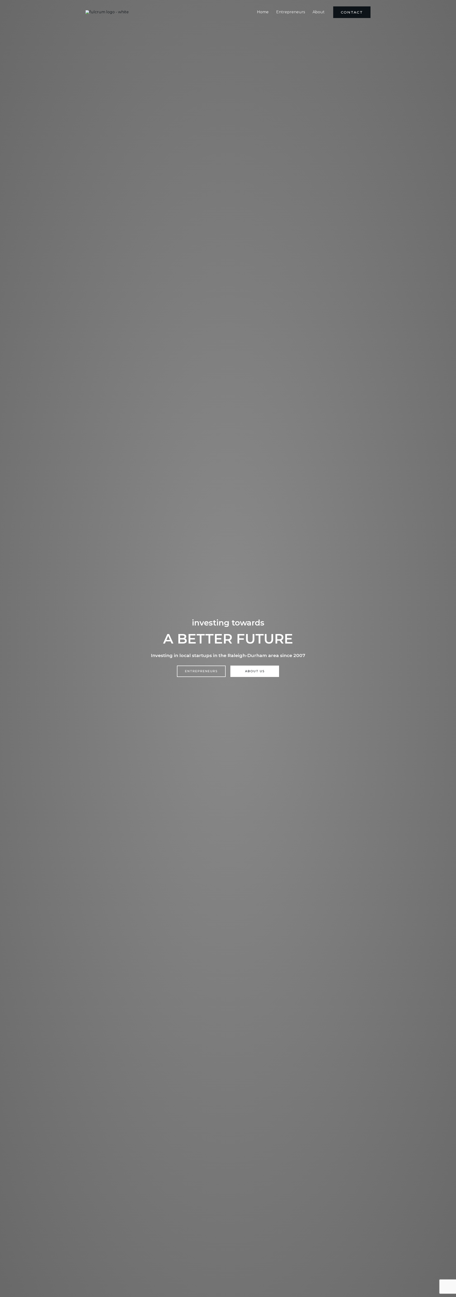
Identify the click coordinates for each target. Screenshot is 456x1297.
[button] (351, 12)
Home (263, 12)
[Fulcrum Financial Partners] (107, 12)
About (319, 12)
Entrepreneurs (290, 12)
